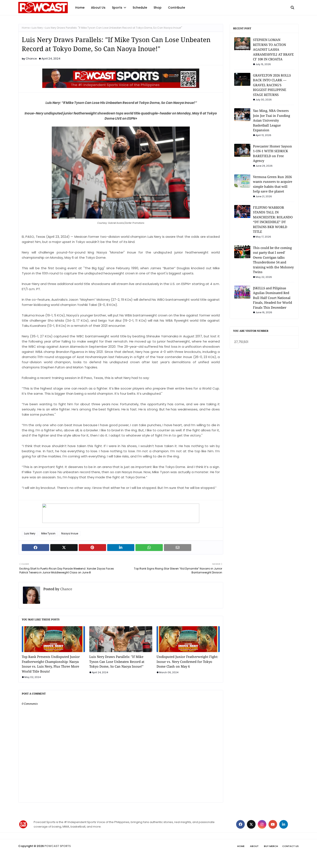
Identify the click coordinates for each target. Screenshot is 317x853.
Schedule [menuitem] (140, 7)
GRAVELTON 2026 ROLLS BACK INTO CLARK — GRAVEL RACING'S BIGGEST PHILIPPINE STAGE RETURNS (272, 85)
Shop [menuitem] (158, 7)
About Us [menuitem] (98, 7)
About (254, 846)
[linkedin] (283, 824)
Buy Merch (271, 846)
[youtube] (272, 824)
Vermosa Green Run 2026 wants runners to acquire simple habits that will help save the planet (272, 184)
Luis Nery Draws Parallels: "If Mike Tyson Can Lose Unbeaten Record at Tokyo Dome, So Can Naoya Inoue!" (116, 661)
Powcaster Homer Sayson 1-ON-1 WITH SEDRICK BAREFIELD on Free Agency (272, 153)
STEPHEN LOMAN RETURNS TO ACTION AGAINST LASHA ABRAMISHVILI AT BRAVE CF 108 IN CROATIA (273, 49)
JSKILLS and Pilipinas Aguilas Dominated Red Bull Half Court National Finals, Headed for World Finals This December (272, 298)
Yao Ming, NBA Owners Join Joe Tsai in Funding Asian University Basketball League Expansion (271, 120)
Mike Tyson (48, 533)
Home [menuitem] (80, 7)
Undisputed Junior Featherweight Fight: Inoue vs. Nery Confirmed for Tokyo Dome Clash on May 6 (187, 661)
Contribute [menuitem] (176, 7)
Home (26, 28)
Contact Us (290, 846)
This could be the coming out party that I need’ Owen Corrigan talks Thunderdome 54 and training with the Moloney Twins (273, 260)
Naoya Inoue (69, 533)
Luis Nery (37, 28)
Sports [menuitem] (117, 7)
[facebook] (240, 824)
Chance (31, 58)
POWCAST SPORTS (57, 846)
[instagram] (262, 824)
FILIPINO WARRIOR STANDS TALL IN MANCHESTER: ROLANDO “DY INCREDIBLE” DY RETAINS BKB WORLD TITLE (273, 219)
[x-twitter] (251, 824)
